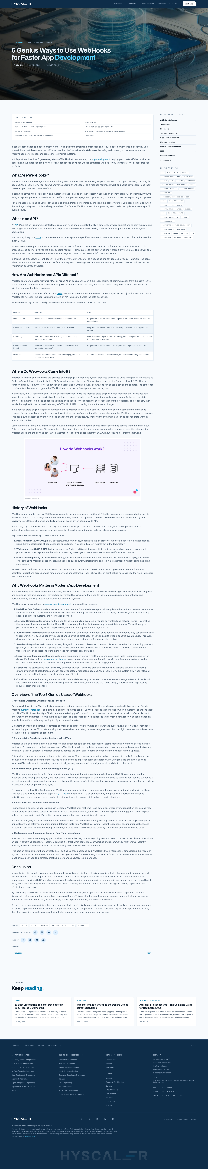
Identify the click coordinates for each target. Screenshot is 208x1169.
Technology (178, 201)
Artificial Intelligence (172, 197)
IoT (187, 197)
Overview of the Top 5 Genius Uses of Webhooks (34, 136)
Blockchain (166, 193)
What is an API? (91, 122)
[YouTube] (112, 1119)
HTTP (38, 237)
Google (185, 173)
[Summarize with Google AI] (48, 932)
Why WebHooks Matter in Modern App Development (106, 131)
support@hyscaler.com (162, 1073)
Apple (192, 185)
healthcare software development (176, 225)
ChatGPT (180, 181)
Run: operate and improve (23, 1067)
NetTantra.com (30, 1137)
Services (118, 4)
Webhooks (82, 925)
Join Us (109, 1105)
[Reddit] (43, 940)
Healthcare (188, 177)
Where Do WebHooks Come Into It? (99, 127)
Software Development (63, 925)
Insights (162, 4)
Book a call (189, 4)
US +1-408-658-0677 (161, 1059)
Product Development (170, 217)
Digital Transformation (172, 209)
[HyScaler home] (21, 4)
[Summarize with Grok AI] (55, 932)
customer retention (30, 709)
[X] (97, 1119)
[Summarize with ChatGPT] (35, 932)
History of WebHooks (23, 131)
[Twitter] (30, 940)
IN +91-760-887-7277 (162, 1063)
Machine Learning (169, 189)
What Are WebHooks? (23, 122)
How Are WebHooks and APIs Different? (30, 127)
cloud (175, 233)
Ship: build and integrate (22, 1063)
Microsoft (191, 181)
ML (170, 201)
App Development (39, 925)
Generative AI (173, 173)
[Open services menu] (124, 3)
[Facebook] (23, 940)
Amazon (185, 217)
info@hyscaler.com (160, 1066)
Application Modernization (173, 229)
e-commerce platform (55, 659)
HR (169, 213)
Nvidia (188, 209)
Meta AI (184, 233)
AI (162, 173)
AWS (163, 213)
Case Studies (148, 4)
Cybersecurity (168, 221)
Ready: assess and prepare (24, 1060)
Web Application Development (174, 185)
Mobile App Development (40, 43)
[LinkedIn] (36, 940)
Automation (166, 237)
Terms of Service (182, 1119)
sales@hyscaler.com (161, 1069)
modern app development (57, 604)
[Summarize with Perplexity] (42, 932)
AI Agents (166, 233)
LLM (172, 181)
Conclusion (89, 136)
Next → (150, 953)
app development (101, 159)
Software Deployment (183, 237)
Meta (163, 201)
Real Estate (178, 213)
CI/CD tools (62, 793)
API (16, 225)
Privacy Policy (168, 1119)
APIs (59, 293)
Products (132, 4)
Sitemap (193, 1119)
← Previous (17, 953)
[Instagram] (89, 1119)
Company (173, 4)
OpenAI (164, 181)
